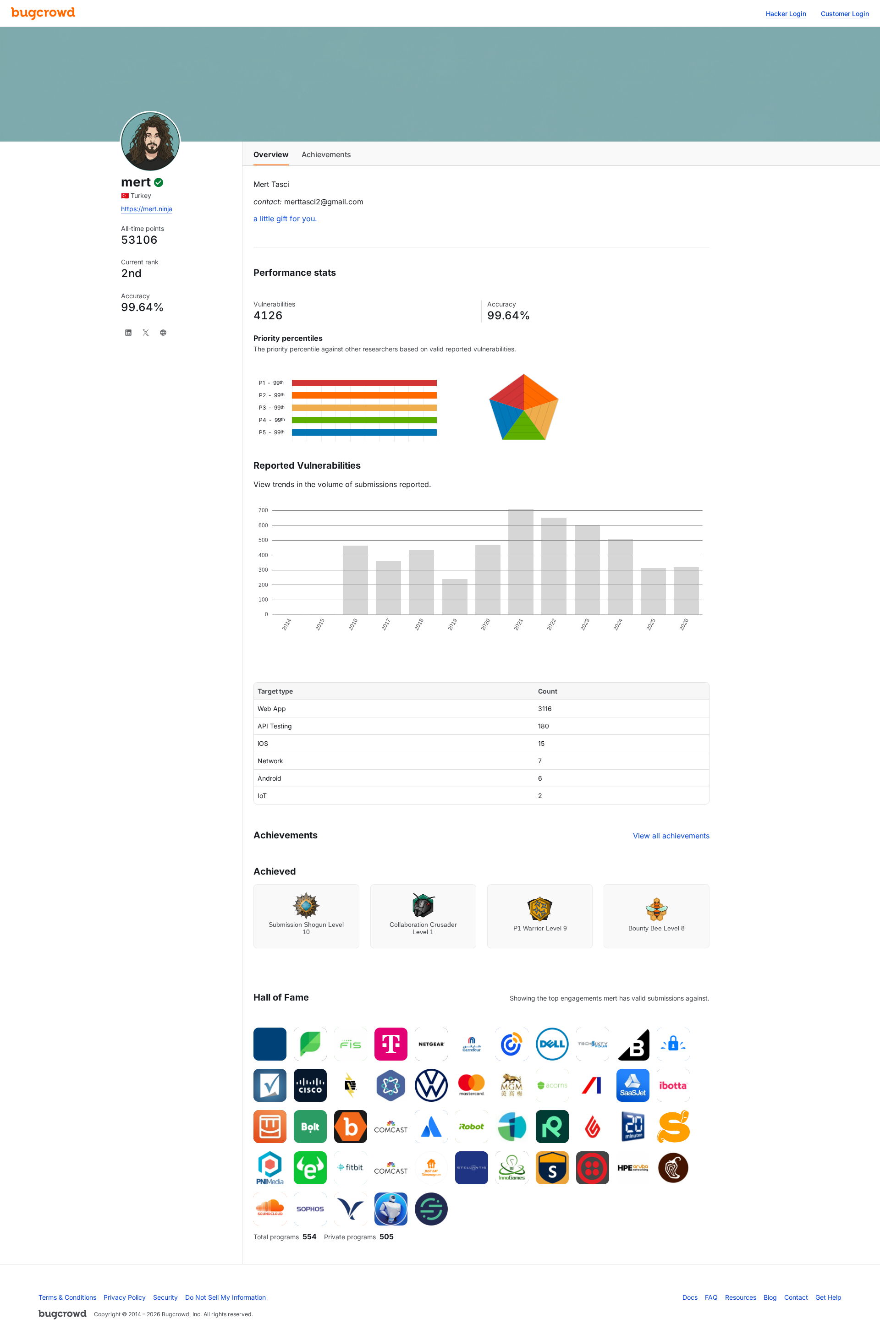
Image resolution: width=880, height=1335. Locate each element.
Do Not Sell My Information (225, 1297)
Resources (740, 1297)
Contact (796, 1297)
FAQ (711, 1297)
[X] (145, 332)
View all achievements (671, 835)
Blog (770, 1297)
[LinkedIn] (128, 332)
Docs (690, 1297)
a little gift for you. (285, 218)
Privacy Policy (125, 1297)
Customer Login (845, 13)
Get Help (828, 1297)
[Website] (163, 332)
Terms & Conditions (67, 1297)
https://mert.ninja (146, 209)
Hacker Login (786, 13)
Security (165, 1297)
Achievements (326, 154)
